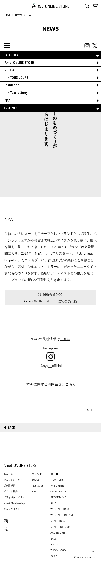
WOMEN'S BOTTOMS (62, 515)
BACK (11, 427)
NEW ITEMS (57, 480)
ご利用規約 (9, 485)
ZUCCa (9, 70)
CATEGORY (11, 55)
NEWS (18, 15)
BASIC (53, 556)
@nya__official (51, 366)
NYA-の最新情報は (50, 339)
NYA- (29, 15)
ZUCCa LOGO (58, 550)
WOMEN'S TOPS (59, 509)
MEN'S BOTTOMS (60, 527)
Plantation (12, 85)
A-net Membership (14, 503)
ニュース (8, 474)
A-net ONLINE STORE (19, 62)
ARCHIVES (11, 108)
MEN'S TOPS (57, 521)
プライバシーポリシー (15, 497)
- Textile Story (16, 93)
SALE (53, 503)
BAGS (53, 538)
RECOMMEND (58, 497)
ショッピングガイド (14, 480)
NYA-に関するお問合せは (50, 384)
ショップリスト (12, 509)
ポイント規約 (11, 491)
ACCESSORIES (58, 533)
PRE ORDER (57, 485)
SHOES (54, 544)
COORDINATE (58, 491)
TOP (8, 15)
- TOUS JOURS (16, 78)
